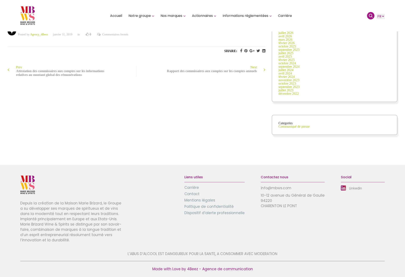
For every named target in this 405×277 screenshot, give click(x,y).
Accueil (116, 16)
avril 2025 (285, 56)
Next (212, 69)
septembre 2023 (289, 87)
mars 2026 (285, 39)
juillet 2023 (285, 90)
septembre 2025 (289, 49)
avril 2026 (285, 36)
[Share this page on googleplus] (250, 51)
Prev (60, 71)
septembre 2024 (289, 66)
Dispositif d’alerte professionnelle (214, 213)
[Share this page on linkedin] (262, 51)
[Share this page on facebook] (240, 51)
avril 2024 (285, 73)
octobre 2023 (287, 83)
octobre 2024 (287, 63)
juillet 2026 (285, 33)
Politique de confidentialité (209, 206)
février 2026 (286, 43)
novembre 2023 (288, 80)
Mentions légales (199, 200)
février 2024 (286, 76)
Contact (192, 194)
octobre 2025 (287, 46)
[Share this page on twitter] (257, 51)
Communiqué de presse (294, 126)
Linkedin (355, 188)
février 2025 (286, 60)
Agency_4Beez (39, 34)
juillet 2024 (285, 70)
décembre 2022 (288, 93)
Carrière (285, 16)
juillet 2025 (285, 53)
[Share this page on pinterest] (244, 51)
